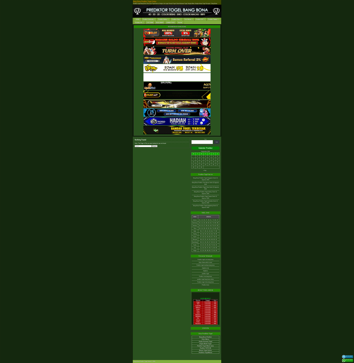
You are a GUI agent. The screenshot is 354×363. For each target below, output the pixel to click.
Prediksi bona (205, 285)
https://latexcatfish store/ (205, 262)
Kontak (180, 22)
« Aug (204, 170)
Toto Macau (187, 19)
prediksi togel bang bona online (205, 279)
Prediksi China (176, 19)
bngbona (205, 270)
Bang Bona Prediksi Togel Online (144, 1)
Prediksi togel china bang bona (205, 282)
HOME (137, 19)
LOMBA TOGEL (170, 22)
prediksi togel (205, 273)
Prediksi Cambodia (148, 19)
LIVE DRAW (150, 22)
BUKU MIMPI (160, 22)
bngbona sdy (205, 268)
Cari (205, 139)
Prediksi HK (138, 22)
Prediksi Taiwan (212, 19)
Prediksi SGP (199, 19)
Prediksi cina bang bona (205, 276)
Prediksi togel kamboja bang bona (205, 265)
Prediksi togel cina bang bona (205, 259)
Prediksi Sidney (162, 19)
